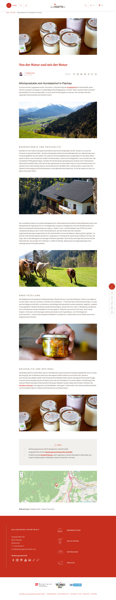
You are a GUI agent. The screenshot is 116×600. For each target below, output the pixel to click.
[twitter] (92, 74)
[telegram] (89, 74)
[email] (74, 74)
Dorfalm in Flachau (26, 385)
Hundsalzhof (71, 87)
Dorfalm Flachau (47, 455)
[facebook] (78, 74)
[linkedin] (81, 74)
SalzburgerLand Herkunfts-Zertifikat (58, 452)
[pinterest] (85, 74)
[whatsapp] (96, 74)
